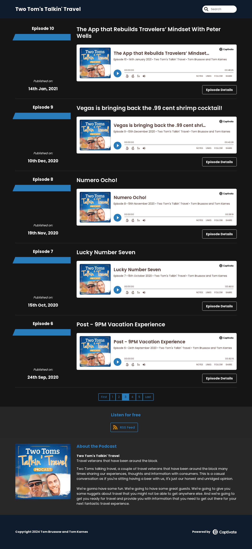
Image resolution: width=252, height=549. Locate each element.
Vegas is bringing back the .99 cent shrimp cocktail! (149, 108)
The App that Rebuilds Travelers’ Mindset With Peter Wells (149, 32)
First (104, 397)
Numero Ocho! (97, 180)
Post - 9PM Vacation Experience (121, 324)
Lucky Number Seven (106, 252)
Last (148, 397)
